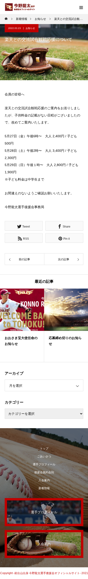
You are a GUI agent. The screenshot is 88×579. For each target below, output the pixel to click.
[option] (22, 325)
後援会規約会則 (44, 472)
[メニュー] (81, 7)
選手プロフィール (44, 464)
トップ (44, 448)
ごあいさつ (44, 456)
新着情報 (44, 488)
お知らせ (30, 28)
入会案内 (44, 480)
